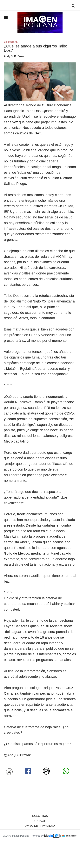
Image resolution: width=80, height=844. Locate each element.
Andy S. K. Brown (14, 56)
